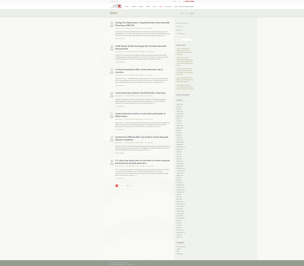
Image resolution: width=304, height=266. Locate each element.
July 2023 (179, 151)
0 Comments (149, 28)
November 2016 (181, 218)
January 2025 (180, 125)
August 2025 (180, 116)
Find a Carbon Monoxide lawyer (184, 6)
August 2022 (180, 175)
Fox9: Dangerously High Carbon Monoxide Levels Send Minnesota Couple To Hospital (185, 87)
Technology (142, 51)
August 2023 (180, 149)
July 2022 (179, 177)
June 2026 (179, 106)
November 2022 (181, 170)
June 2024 (179, 132)
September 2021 (181, 192)
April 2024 (179, 137)
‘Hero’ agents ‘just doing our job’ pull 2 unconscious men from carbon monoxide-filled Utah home (185, 71)
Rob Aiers (120, 28)
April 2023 (179, 159)
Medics (141, 6)
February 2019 (180, 213)
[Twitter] (112, 1)
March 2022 (180, 182)
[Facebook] (110, 1)
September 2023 (181, 147)
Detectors (168, 6)
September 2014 (181, 232)
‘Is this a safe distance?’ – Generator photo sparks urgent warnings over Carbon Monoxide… (185, 51)
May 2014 (179, 234)
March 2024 (180, 140)
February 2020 (180, 211)
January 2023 (180, 166)
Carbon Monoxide (130, 28)
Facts (154, 6)
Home (126, 6)
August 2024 (180, 128)
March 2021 (180, 199)
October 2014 (180, 230)
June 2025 (179, 121)
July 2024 (179, 130)
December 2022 (181, 168)
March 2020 (180, 208)
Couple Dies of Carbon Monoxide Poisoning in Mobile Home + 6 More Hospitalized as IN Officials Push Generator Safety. (185, 61)
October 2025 (180, 113)
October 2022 (180, 173)
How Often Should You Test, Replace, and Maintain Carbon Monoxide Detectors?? (185, 79)
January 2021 (180, 201)
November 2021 (181, 189)
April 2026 (179, 109)
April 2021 (179, 196)
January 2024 (180, 144)
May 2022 (179, 180)
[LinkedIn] (114, 1)
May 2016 (179, 223)
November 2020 (181, 204)
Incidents (137, 28)
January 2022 (180, 187)
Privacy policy (130, 264)
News (160, 6)
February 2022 (180, 185)
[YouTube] (116, 1)
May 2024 (179, 135)
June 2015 (179, 225)
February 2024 (180, 142)
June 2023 (179, 154)
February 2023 (180, 163)
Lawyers (133, 6)
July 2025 (179, 118)
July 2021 (179, 194)
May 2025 (179, 123)
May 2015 (179, 227)
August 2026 (180, 104)
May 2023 (179, 156)
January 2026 (180, 111)
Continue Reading (119, 38)
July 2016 (179, 220)
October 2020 (180, 206)
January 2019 (180, 215)
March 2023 (180, 161)
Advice (148, 6)
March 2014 (180, 237)
